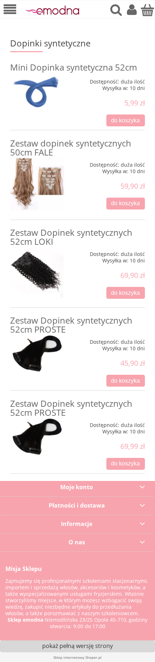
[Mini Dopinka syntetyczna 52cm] (37, 92)
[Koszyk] (147, 9)
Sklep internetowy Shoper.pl (77, 657)
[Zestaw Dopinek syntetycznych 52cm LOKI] (37, 272)
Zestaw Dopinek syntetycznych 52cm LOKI (71, 236)
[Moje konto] (132, 9)
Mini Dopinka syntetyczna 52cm (73, 67)
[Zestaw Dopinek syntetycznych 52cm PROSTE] (37, 353)
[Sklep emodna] (52, 10)
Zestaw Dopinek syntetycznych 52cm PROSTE (71, 324)
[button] (10, 9)
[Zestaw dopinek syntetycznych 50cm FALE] (37, 184)
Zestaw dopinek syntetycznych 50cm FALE (70, 147)
